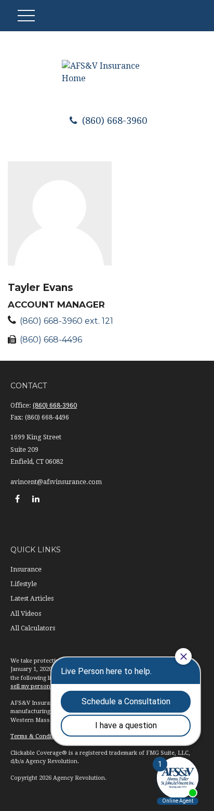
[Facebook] (17, 499)
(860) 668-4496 (51, 340)
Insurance (26, 569)
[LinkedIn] (36, 499)
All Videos (25, 613)
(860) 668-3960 (112, 120)
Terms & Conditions (37, 736)
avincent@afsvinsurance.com (56, 482)
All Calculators (32, 628)
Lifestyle (23, 584)
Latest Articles (32, 598)
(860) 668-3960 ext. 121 (66, 321)
